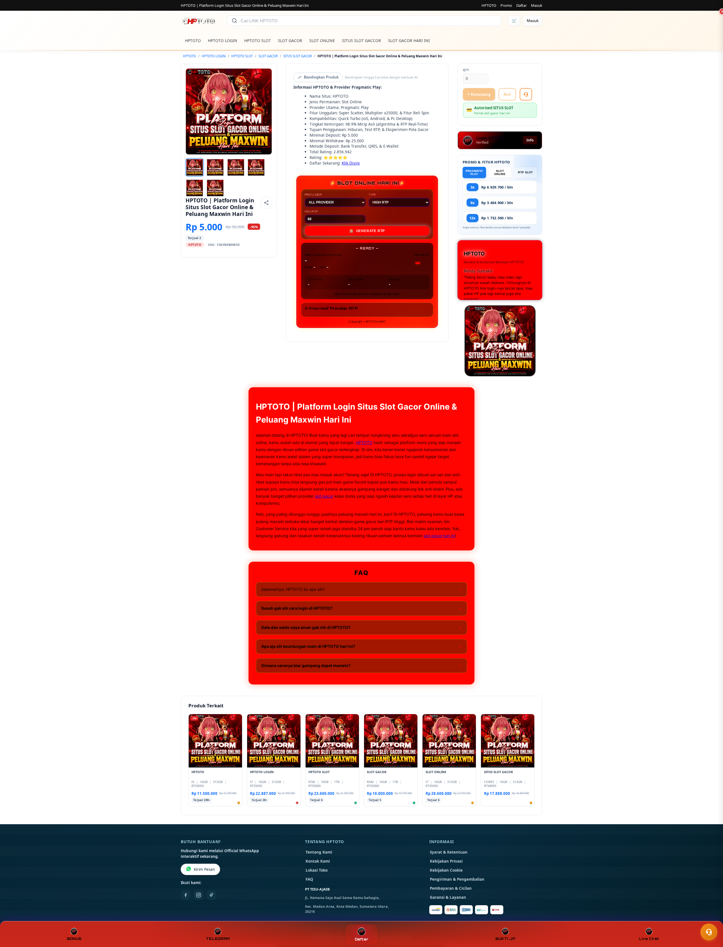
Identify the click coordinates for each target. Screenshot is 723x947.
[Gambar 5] (195, 188)
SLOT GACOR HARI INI (409, 40)
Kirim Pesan (204, 869)
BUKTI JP (505, 939)
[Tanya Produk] (526, 94)
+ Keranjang (479, 94)
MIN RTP (311, 211)
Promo (506, 5)
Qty (466, 70)
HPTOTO (489, 5)
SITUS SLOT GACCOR (361, 40)
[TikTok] (211, 895)
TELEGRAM (218, 939)
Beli (507, 94)
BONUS (74, 939)
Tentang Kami (319, 852)
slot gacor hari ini (439, 535)
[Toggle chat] (708, 932)
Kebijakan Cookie (446, 870)
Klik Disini (351, 163)
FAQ (309, 879)
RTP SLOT (525, 172)
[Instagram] (198, 895)
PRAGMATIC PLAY (474, 172)
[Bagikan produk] (266, 202)
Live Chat (649, 939)
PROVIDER (313, 194)
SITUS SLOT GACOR (297, 56)
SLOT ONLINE (322, 40)
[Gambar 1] (195, 167)
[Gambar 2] (215, 167)
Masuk (536, 5)
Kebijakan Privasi (446, 861)
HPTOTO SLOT (257, 40)
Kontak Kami (318, 861)
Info (529, 140)
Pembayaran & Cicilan (451, 888)
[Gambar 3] (236, 167)
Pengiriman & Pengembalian (457, 879)
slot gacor (324, 496)
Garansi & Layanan (448, 897)
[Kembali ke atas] (710, 918)
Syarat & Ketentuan (448, 852)
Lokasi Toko (317, 870)
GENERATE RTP (367, 231)
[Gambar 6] (215, 188)
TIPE (372, 194)
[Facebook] (185, 895)
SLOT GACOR (290, 40)
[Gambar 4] (256, 167)
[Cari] (234, 20)
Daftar (521, 5)
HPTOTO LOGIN (222, 40)
